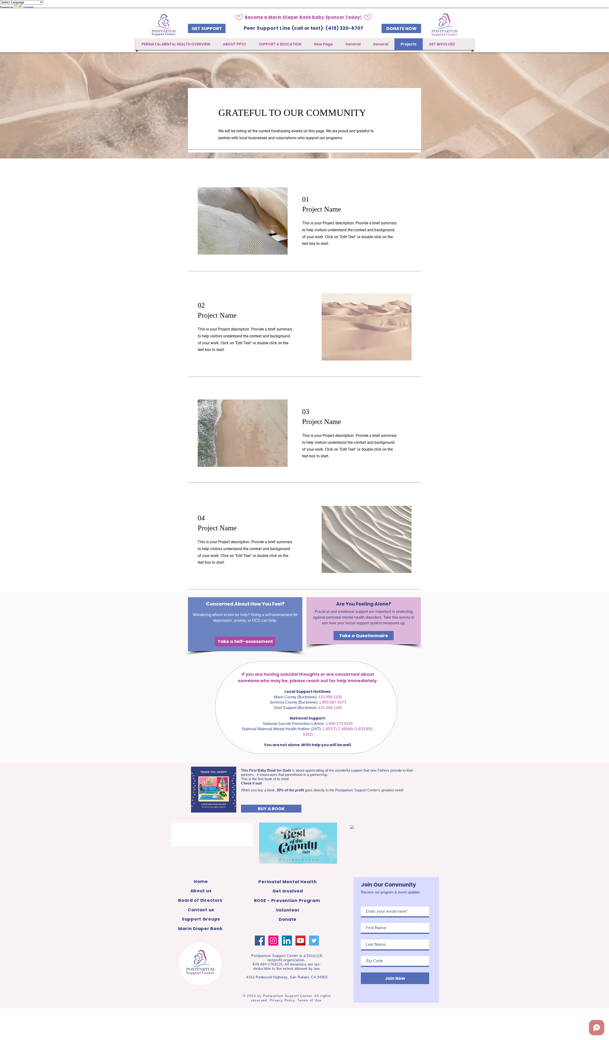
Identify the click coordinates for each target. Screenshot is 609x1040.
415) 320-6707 (345, 28)
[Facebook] (260, 941)
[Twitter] (314, 941)
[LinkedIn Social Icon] (287, 941)
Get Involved (287, 891)
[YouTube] (300, 941)
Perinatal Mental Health (287, 882)
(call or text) (307, 28)
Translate (28, 7)
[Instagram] (273, 941)
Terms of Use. (310, 1000)
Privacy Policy (282, 1000)
